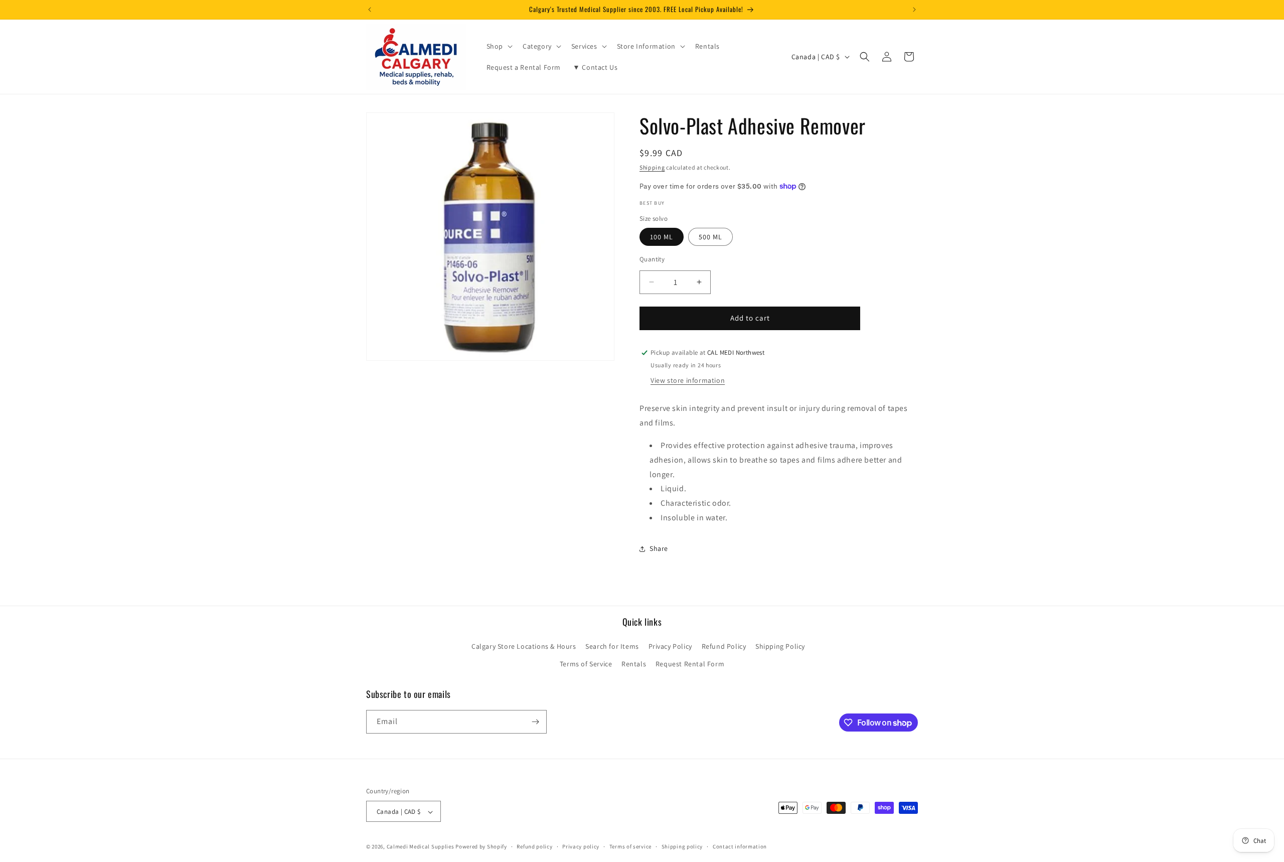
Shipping (652, 167)
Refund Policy (724, 646)
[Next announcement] (914, 9)
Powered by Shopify (481, 846)
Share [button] (659, 548)
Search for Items (612, 646)
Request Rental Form (690, 664)
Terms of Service (586, 664)
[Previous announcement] (370, 9)
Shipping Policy (780, 646)
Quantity (652, 259)
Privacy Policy (670, 646)
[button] (498, 46)
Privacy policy (580, 846)
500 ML (710, 236)
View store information (688, 380)
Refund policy (534, 846)
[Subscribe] (535, 722)
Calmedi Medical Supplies (420, 846)
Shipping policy (682, 846)
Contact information (740, 846)
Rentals (633, 664)
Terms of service (630, 846)
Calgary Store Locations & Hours (523, 646)
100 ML (661, 236)
